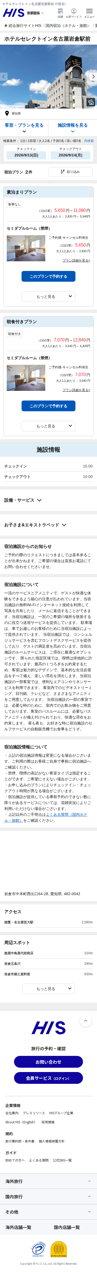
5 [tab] (58, 105)
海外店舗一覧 (18, 1227)
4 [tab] (53, 105)
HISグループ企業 (61, 1112)
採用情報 (47, 1122)
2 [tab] (44, 105)
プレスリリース (34, 1112)
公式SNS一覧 (62, 1160)
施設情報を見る (73, 125)
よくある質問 (38, 1160)
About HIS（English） (21, 1122)
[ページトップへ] (86, 1021)
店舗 (60, 16)
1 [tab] (39, 105)
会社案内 (11, 1112)
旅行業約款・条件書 (19, 1141)
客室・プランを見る (24, 125)
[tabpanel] (48, 77)
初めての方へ (15, 1160)
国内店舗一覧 (67, 1227)
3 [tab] (48, 105)
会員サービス (74, 16)
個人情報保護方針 (52, 1141)
